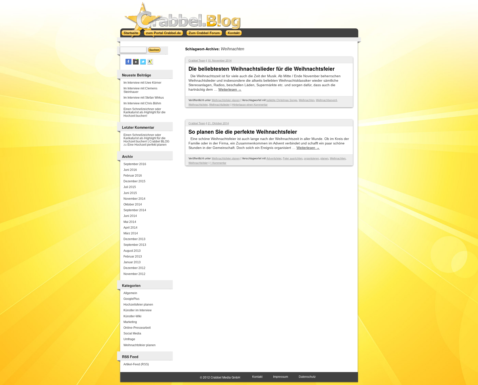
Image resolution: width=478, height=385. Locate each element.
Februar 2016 (132, 175)
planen (324, 158)
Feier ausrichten (292, 158)
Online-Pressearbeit (137, 327)
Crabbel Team (196, 60)
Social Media (132, 333)
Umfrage (129, 339)
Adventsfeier (273, 158)
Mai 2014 (129, 222)
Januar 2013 (132, 262)
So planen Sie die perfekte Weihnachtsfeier (242, 131)
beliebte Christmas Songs (281, 100)
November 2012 (134, 274)
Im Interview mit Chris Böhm (142, 103)
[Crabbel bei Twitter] (143, 63)
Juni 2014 (130, 216)
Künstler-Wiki (132, 316)
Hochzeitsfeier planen (138, 304)
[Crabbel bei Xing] (150, 63)
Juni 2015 (130, 193)
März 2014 (130, 233)
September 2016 (134, 164)
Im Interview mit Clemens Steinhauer (140, 90)
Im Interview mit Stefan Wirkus (143, 97)
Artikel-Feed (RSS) (136, 364)
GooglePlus (131, 299)
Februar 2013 (132, 256)
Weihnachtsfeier (198, 104)
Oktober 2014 (132, 204)
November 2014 (134, 198)
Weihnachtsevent (326, 100)
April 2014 (130, 227)
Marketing (130, 322)
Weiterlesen (229, 89)
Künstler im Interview (137, 310)
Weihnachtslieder (219, 104)
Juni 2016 (130, 170)
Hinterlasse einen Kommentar (250, 104)
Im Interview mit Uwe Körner (142, 82)
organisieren (311, 158)
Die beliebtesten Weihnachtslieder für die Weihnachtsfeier (261, 68)
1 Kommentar (218, 163)
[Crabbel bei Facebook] (128, 63)
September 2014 (134, 210)
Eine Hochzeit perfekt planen (147, 144)
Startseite (131, 32)
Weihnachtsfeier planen (226, 100)
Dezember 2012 (134, 268)
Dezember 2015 (134, 181)
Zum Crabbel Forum (204, 32)
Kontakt (233, 32)
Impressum (280, 377)
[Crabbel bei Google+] (136, 63)
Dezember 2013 (134, 239)
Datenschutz (307, 377)
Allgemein (130, 293)
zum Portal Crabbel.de (163, 32)
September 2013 (134, 245)
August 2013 (132, 251)
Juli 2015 (129, 187)
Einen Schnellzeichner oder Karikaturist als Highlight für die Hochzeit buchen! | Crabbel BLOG (146, 138)
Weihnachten (306, 100)
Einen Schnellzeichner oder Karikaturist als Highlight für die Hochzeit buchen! (144, 112)
